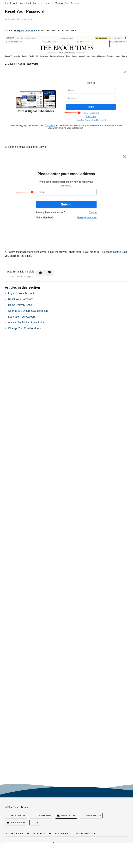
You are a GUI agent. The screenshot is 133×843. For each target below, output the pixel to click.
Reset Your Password (20, 299)
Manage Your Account (67, 3)
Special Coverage (59, 833)
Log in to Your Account (21, 293)
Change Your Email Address (24, 328)
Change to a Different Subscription (28, 310)
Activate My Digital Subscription (26, 322)
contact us (119, 252)
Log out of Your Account (21, 316)
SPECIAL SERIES (36, 833)
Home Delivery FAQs (20, 305)
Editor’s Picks (14, 833)
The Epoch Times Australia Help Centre (27, 3)
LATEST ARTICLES (85, 833)
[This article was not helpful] (49, 273)
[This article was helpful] (40, 273)
